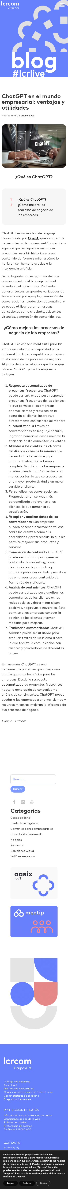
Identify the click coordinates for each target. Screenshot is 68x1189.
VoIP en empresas (22, 856)
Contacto (12, 1142)
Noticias (16, 839)
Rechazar (27, 1183)
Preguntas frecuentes (17, 1099)
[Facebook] (14, 801)
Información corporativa (18, 1088)
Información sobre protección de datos (28, 1115)
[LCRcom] (10, 5)
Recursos (16, 845)
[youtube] (31, 801)
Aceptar (10, 1183)
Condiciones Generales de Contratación (28, 1092)
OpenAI (33, 238)
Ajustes (43, 1183)
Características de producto (21, 1096)
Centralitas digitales (24, 823)
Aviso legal (10, 1085)
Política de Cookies (14, 1176)
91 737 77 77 (11, 1148)
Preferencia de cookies (18, 1126)
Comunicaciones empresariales (31, 828)
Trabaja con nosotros (17, 1081)
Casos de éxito (20, 817)
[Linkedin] (23, 801)
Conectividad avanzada (26, 834)
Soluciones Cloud (22, 851)
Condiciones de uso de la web (22, 1119)
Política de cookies (15, 1122)
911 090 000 (23, 1129)
